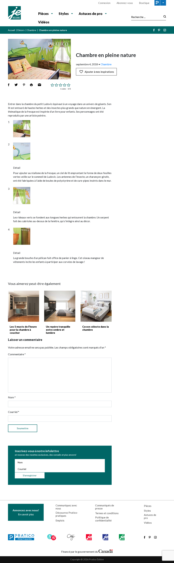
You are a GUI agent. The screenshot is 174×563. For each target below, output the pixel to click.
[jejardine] (122, 537)
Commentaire (17, 354)
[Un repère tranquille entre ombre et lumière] (59, 306)
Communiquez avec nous (66, 507)
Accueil (11, 30)
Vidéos (43, 22)
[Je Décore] (20, 13)
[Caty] (71, 537)
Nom (12, 397)
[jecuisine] (89, 537)
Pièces (147, 505)
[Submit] (163, 16)
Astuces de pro (150, 516)
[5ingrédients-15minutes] (52, 537)
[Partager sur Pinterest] (24, 84)
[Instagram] (164, 30)
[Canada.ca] (106, 551)
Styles (147, 510)
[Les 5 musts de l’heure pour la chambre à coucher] (23, 306)
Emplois (60, 520)
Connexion (104, 2)
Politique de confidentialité (103, 519)
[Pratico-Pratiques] (22, 537)
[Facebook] (154, 30)
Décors (20, 30)
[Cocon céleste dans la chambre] (96, 306)
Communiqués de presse (104, 507)
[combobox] (146, 17)
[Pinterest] (159, 30)
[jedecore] (105, 537)
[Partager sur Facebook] (8, 84)
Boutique (144, 2)
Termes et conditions (107, 513)
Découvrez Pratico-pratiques (67, 514)
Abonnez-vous (125, 2)
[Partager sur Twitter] (16, 84)
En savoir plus (26, 512)
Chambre (31, 30)
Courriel (13, 411)
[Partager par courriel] (39, 84)
